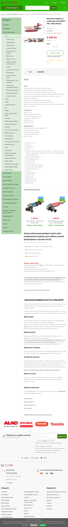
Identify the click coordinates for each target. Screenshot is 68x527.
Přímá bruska (9, 72)
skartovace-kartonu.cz (30, 405)
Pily (6, 107)
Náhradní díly (6, 220)
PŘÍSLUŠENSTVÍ (7, 216)
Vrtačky (7, 110)
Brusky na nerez (10, 59)
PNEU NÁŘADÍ (7, 177)
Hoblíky (7, 102)
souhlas (45, 441)
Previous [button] (25, 27)
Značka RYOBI (9, 161)
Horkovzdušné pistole (10, 124)
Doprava (49, 500)
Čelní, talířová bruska (12, 93)
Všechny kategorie (12, 8)
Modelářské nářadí (10, 144)
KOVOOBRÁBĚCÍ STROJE (10, 203)
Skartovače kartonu (8, 231)
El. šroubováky (9, 136)
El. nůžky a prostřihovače (11, 130)
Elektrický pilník (9, 139)
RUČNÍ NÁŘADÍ (7, 173)
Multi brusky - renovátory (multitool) (12, 86)
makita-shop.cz (28, 398)
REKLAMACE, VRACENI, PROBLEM (56, 492)
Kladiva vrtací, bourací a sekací (11, 114)
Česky (55, 2)
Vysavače (7, 118)
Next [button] (43, 27)
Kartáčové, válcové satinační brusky (11, 63)
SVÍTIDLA (5, 207)
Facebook (26, 458)
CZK (46, 2)
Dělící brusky (9, 56)
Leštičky (8, 67)
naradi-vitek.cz (28, 408)
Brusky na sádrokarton (12, 90)
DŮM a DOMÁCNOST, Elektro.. (11, 184)
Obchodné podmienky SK (53, 497)
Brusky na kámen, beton (11, 76)
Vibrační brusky (10, 42)
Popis (30, 72)
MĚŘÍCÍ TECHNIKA (8, 192)
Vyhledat (53, 8)
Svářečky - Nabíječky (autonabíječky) (10, 154)
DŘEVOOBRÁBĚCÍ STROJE (10, 199)
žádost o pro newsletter (46, 441)
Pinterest (36, 458)
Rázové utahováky (10, 133)
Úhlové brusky (10, 39)
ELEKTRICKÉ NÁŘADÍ (12, 14)
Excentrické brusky (11, 48)
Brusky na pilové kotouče (10, 52)
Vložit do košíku (55, 53)
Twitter (45, 458)
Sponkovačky (8, 150)
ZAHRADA (6, 25)
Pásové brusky (10, 45)
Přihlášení (63, 2)
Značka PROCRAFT (10, 105)
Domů (2, 14)
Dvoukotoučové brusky (12, 69)
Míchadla (7, 127)
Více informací (25, 525)
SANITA (5, 224)
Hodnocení (40, 72)
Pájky (6, 147)
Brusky (21, 14)
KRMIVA (5, 227)
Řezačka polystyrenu (10, 158)
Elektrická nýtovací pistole (12, 164)
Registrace (49, 509)
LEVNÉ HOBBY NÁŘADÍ (11, 167)
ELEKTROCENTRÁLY (8, 195)
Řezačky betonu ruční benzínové (12, 81)
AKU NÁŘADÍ (6, 28)
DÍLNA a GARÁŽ (7, 180)
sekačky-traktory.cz (29, 402)
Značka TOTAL (9, 170)
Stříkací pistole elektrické (11, 121)
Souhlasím (42, 525)
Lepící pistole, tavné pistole (12, 141)
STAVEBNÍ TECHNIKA (9, 188)
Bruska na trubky (11, 96)
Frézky (6, 99)
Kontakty (10, 483)
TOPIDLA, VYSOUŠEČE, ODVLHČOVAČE (9, 211)
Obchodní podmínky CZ (53, 494)
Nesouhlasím (34, 525)
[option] (34, 27)
